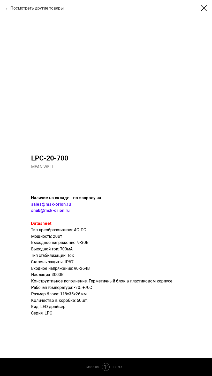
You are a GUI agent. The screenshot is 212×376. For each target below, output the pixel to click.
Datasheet (41, 223)
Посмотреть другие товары (37, 8)
